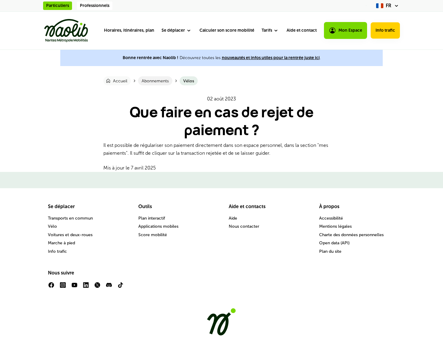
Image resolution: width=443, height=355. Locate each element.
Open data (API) (334, 243)
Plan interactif (151, 218)
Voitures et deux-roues (70, 234)
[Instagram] (62, 287)
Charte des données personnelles (351, 234)
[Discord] (108, 287)
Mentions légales (335, 226)
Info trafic (385, 30)
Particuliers (57, 5)
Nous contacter (244, 226)
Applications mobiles (158, 226)
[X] (97, 287)
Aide (233, 218)
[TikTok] (120, 287)
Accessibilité (331, 218)
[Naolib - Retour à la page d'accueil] (66, 30)
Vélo (52, 226)
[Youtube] (74, 287)
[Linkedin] (86, 287)
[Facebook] (51, 287)
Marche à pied (61, 243)
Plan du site (330, 251)
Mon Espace (350, 30)
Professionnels (94, 5)
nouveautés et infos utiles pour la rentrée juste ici (271, 57)
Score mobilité (152, 234)
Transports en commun (70, 218)
